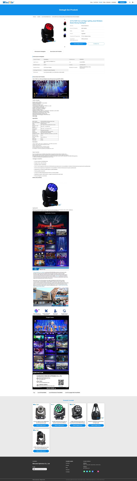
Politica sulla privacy (36, 479)
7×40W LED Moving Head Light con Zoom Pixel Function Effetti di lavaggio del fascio (77, 422)
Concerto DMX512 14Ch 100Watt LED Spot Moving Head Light (41, 422)
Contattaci (113, 2)
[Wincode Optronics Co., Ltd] (8, 2)
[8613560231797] (84, 471)
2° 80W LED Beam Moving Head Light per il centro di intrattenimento (41, 448)
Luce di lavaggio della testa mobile (72, 392)
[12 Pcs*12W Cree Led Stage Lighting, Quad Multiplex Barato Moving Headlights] (47, 33)
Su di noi (96, 2)
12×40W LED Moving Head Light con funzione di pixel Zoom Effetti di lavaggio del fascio (59, 422)
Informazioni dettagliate (40, 51)
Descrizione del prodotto (56, 51)
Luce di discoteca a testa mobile (55, 392)
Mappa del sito (42, 479)
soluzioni (108, 2)
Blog (104, 2)
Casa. (91, 2)
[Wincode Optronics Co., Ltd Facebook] (93, 471)
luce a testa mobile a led (46, 16)
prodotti (100, 2)
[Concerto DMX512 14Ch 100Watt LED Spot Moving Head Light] (41, 411)
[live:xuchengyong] (87, 471)
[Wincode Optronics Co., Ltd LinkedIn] (98, 471)
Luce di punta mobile (42, 392)
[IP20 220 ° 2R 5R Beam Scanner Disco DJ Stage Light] (95, 411)
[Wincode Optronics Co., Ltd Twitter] (95, 471)
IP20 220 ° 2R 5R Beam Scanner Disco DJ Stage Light (96, 422)
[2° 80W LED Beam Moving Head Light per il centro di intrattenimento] (41, 437)
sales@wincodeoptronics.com (40, 469)
